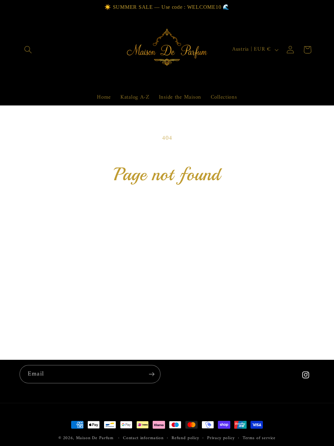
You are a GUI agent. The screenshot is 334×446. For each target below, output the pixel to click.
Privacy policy (221, 438)
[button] (28, 49)
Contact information (143, 438)
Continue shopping (167, 215)
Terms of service (259, 438)
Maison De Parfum (95, 438)
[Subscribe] (151, 374)
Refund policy (185, 438)
